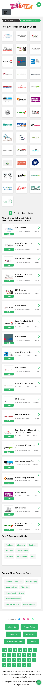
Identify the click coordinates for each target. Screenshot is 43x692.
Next (23, 213)
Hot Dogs (32, 545)
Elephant (21, 545)
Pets (33, 556)
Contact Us (13, 634)
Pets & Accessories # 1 (30, 21)
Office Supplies (29, 604)
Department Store (13, 598)
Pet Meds (9, 556)
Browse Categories (14, 641)
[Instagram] (28, 619)
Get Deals (38, 444)
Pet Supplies (22, 556)
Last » (30, 213)
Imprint (33, 641)
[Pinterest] (24, 619)
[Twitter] (19, 619)
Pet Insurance (22, 550)
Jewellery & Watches (13, 581)
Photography (31, 581)
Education (25, 587)
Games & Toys (11, 587)
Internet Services (12, 604)
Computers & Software (14, 593)
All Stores (30, 634)
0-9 (4, 650)
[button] (6, 12)
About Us (12, 627)
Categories (14, 21)
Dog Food (9, 545)
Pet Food (9, 550)
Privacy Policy (29, 627)
